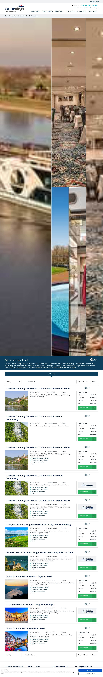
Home (6, 16)
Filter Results (29, 381)
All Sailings (51, 374)
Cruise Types (93, 11)
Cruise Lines (71, 11)
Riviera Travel (23, 16)
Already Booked (94, 1)
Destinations (81, 11)
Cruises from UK (47, 11)
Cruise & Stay (59, 11)
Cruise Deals (35, 11)
